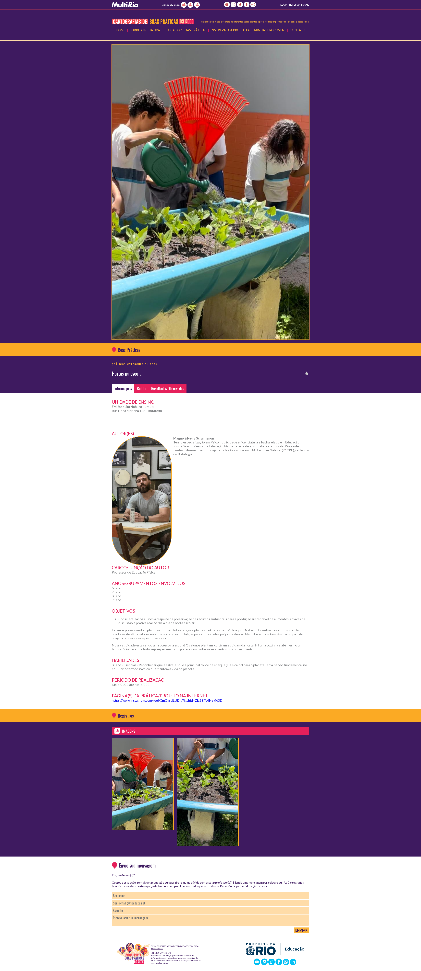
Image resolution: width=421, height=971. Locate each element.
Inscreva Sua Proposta (230, 30)
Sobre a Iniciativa (145, 30)
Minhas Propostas (269, 30)
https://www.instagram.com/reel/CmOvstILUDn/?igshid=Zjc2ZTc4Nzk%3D (167, 700)
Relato (141, 388)
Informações (123, 388)
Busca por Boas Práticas (185, 30)
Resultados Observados (167, 388)
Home (120, 30)
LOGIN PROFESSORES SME (294, 4)
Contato (297, 30)
